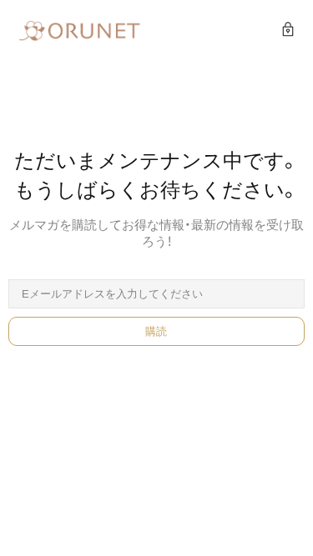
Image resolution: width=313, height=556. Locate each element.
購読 (156, 331)
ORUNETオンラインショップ (79, 31)
